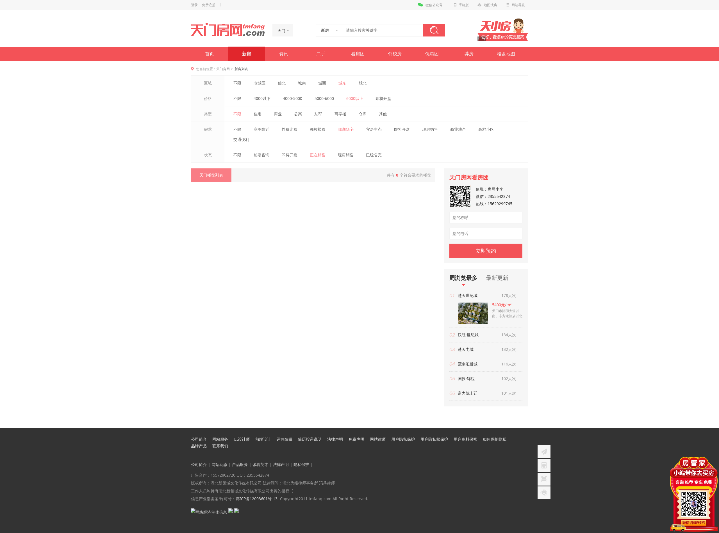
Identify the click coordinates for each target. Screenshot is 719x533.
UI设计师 (242, 439)
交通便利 (241, 139)
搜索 (434, 30)
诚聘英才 (260, 464)
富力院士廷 (467, 393)
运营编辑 (284, 439)
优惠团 (432, 53)
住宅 (257, 113)
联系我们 (220, 446)
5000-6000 (324, 98)
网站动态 (219, 464)
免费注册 (208, 5)
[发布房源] (544, 451)
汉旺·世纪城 (468, 334)
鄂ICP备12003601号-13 (256, 498)
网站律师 (378, 439)
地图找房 (490, 5)
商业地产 (458, 129)
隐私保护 (301, 464)
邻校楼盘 (318, 129)
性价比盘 (289, 129)
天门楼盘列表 (211, 175)
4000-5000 (292, 98)
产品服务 (240, 464)
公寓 (298, 113)
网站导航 (518, 5)
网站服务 (220, 439)
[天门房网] (228, 30)
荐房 (469, 53)
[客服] (544, 492)
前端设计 (263, 439)
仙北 (282, 83)
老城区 (259, 83)
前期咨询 (261, 154)
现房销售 (430, 129)
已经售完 (374, 154)
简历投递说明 (310, 439)
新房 (246, 53)
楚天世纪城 (467, 295)
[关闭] (714, 460)
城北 (363, 83)
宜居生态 (374, 129)
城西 (322, 83)
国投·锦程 (466, 378)
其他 (383, 113)
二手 (320, 53)
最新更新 (497, 277)
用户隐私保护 (403, 439)
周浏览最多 (463, 278)
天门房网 (223, 69)
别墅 (318, 113)
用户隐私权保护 (434, 439)
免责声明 (356, 439)
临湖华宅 (346, 129)
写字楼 (340, 113)
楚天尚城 (466, 349)
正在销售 (318, 154)
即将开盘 (383, 98)
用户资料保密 (465, 439)
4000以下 (262, 98)
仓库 (363, 113)
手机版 (464, 5)
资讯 (283, 53)
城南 (302, 83)
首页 (209, 53)
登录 (194, 5)
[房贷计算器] (544, 465)
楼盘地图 (506, 53)
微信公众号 (434, 5)
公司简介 (199, 439)
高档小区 (486, 129)
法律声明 (335, 439)
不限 (237, 83)
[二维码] (544, 479)
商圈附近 (261, 129)
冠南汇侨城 (467, 364)
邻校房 (395, 53)
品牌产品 (199, 446)
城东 (342, 83)
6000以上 (354, 98)
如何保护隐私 (494, 439)
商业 (278, 113)
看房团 (358, 53)
